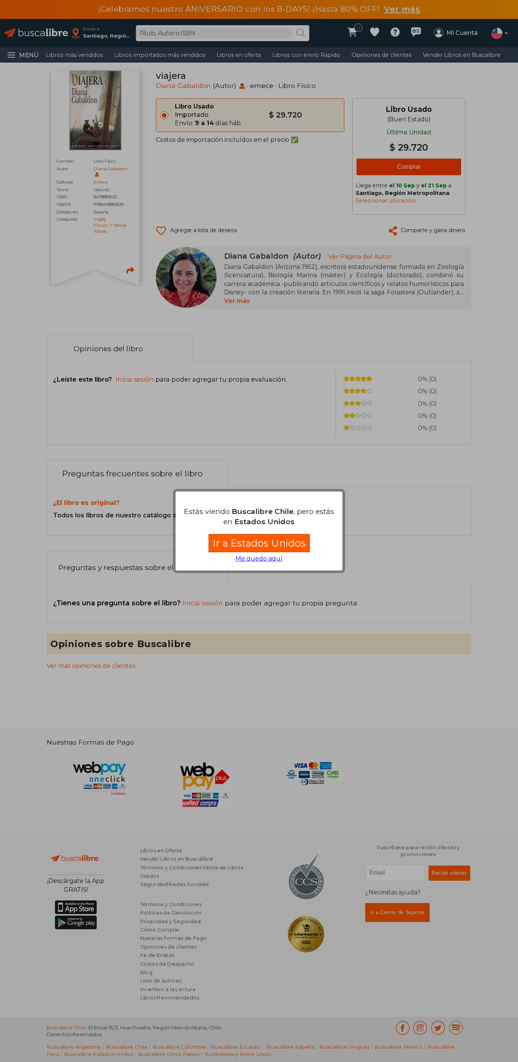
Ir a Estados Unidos (259, 543)
